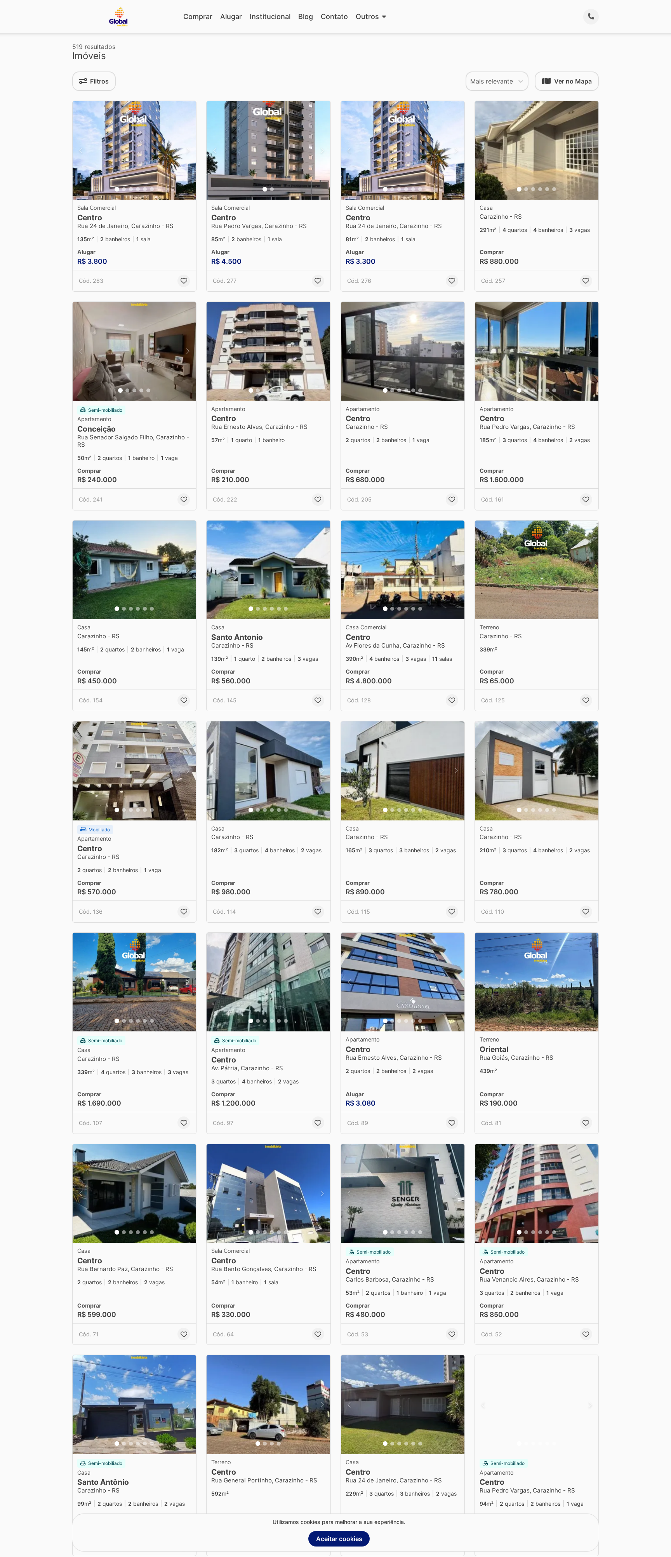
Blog (305, 16)
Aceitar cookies (339, 1539)
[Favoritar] (183, 281)
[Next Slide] (188, 150)
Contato (334, 16)
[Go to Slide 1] (117, 189)
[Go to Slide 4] (138, 189)
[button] (134, 150)
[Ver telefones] (591, 16)
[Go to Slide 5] (145, 189)
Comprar (197, 16)
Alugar (231, 16)
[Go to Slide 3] (131, 189)
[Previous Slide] (81, 150)
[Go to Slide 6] (152, 189)
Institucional (270, 16)
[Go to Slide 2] (124, 189)
